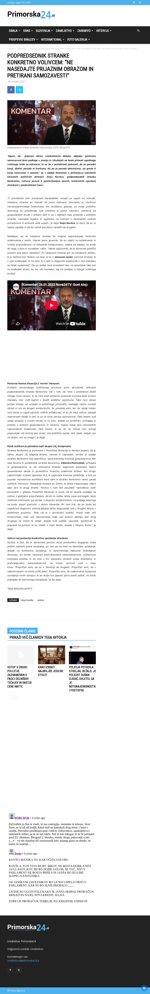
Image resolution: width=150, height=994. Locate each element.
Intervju (102, 30)
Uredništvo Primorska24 (21, 941)
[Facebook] (134, 2)
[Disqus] (51, 759)
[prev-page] (9, 698)
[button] (138, 30)
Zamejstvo (64, 30)
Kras (26, 30)
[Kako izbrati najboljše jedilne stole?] (51, 654)
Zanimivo (84, 30)
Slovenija (43, 30)
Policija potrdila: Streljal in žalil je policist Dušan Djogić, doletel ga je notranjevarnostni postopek (82, 678)
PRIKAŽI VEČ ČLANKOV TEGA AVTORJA (38, 637)
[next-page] (15, 698)
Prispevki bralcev (22, 39)
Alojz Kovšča (27, 600)
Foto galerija (77, 39)
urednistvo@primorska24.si (23, 960)
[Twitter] (140, 2)
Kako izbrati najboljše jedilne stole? (50, 671)
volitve (40, 600)
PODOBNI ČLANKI (22, 631)
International (51, 39)
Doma (10, 48)
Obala (13, 30)
